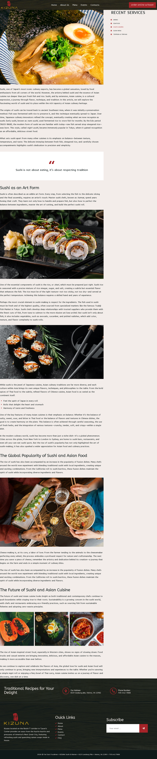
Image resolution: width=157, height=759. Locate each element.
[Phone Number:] (113, 691)
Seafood (116, 23)
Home (54, 5)
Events (84, 5)
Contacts (95, 5)
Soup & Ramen (118, 27)
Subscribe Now (143, 728)
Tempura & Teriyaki (120, 34)
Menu (75, 5)
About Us (64, 5)
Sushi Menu (117, 30)
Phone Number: (124, 690)
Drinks (115, 20)
